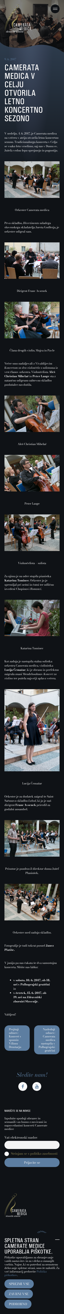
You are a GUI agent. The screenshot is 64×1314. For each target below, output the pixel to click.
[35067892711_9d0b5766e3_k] (32, 550)
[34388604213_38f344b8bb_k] (32, 490)
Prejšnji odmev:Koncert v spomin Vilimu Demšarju (15, 1038)
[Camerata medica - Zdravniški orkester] (17, 31)
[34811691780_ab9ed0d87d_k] (32, 278)
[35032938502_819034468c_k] (32, 770)
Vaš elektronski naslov (21, 1137)
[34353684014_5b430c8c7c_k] (32, 855)
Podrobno (18, 1304)
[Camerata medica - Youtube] (36, 1086)
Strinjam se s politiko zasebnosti (34, 1153)
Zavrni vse (18, 1294)
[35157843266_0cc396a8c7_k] (32, 337)
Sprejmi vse (19, 1283)
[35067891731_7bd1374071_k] (32, 431)
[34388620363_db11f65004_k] (32, 919)
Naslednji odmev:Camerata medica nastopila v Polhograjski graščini (47, 1039)
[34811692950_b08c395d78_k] (32, 197)
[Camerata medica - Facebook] (22, 1086)
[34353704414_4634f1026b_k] (32, 635)
